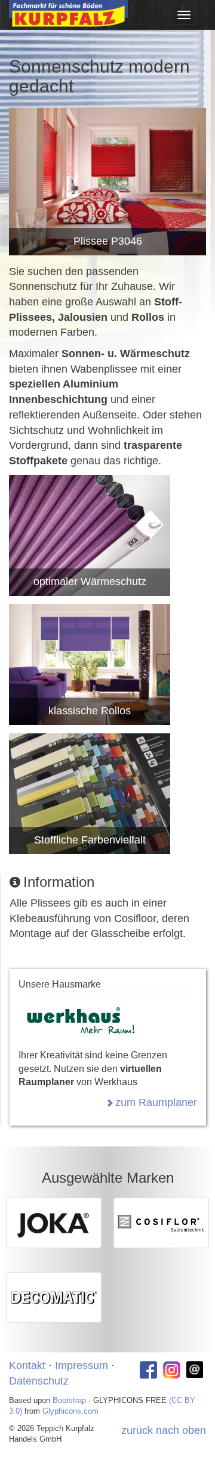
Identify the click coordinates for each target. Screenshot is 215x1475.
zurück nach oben (163, 1430)
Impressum (81, 1365)
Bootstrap (69, 1400)
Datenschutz (39, 1381)
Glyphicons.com (70, 1411)
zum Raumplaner (156, 1102)
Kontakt (27, 1365)
